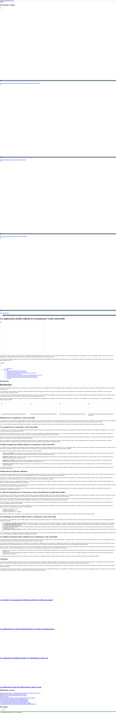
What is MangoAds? (4, 313)
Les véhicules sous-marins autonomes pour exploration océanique (14, 701)
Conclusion (9, 378)
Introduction (9, 368)
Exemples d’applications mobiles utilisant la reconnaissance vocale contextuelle (21, 372)
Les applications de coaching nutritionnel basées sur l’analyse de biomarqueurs (27, 629)
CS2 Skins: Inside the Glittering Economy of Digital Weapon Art (13, 699)
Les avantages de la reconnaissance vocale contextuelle (17, 371)
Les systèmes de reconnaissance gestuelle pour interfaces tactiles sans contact (26, 600)
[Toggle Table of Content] (1, 366)
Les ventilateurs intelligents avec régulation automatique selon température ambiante (17, 704)
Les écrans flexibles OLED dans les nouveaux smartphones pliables (14, 700)
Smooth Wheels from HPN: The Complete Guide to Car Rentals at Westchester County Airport (20, 83)
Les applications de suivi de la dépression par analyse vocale (20, 687)
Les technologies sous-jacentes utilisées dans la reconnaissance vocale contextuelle (22, 376)
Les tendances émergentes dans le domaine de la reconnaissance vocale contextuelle (22, 377)
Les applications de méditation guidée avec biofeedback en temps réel (24, 658)
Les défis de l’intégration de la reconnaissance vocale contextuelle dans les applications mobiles (24, 375)
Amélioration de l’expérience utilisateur (14, 373)
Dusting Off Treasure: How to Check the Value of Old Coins (13, 159)
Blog (1, 80)
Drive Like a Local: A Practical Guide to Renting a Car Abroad (13, 236)
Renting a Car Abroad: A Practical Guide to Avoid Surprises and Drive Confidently (17, 697)
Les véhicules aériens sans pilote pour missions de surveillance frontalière (15, 702)
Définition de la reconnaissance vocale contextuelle (16, 370)
